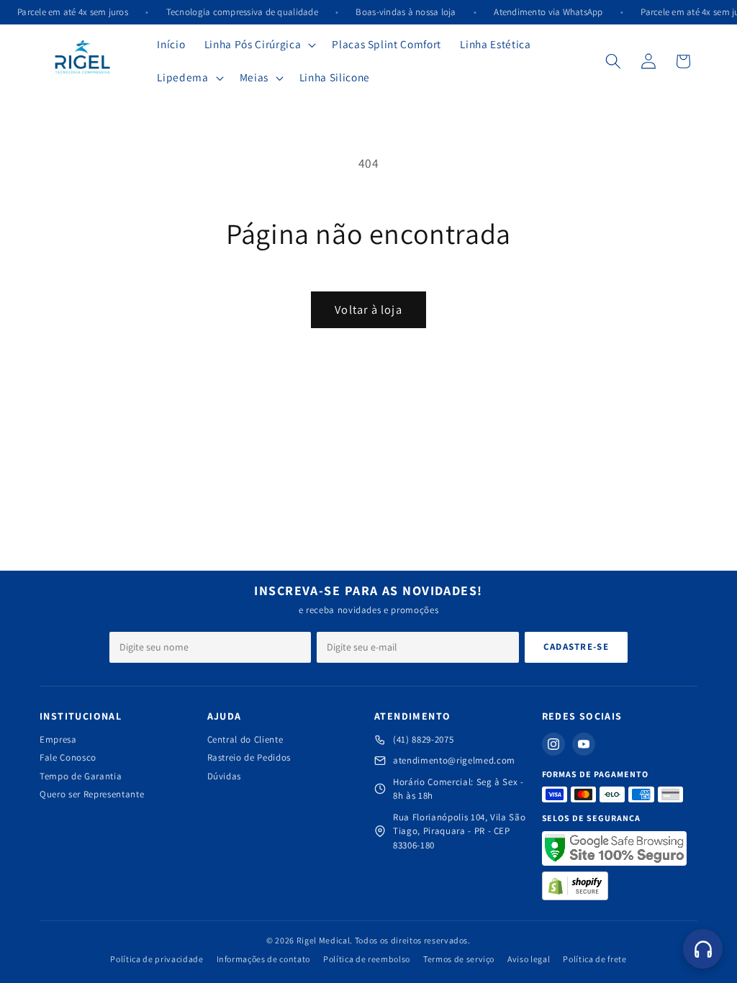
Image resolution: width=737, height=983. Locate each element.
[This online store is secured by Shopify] (575, 885)
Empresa (58, 739)
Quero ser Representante (92, 794)
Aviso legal (528, 958)
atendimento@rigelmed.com (454, 760)
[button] (258, 44)
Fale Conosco (68, 757)
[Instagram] (553, 744)
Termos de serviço (458, 958)
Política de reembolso (366, 958)
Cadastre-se (576, 646)
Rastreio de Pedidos (249, 757)
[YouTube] (583, 744)
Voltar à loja (368, 309)
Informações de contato (264, 958)
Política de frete (594, 958)
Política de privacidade (156, 958)
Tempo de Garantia (81, 776)
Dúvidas (224, 776)
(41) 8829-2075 (423, 739)
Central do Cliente (245, 739)
